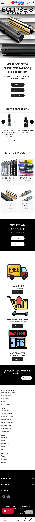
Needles (4, 459)
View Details (17, 292)
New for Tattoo (6, 395)
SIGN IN (17, 244)
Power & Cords (6, 425)
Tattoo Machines (7, 413)
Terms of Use (18, 512)
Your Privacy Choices (18, 514)
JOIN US (17, 238)
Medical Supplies (7, 422)
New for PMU (6, 398)
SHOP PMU (17, 95)
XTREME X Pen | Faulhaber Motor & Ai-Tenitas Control (9, 132)
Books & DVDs (6, 428)
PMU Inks (4, 438)
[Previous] (3, 31)
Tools (3, 456)
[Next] (32, 31)
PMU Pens (4, 441)
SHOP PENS (17, 84)
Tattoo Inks (5, 410)
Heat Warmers (6, 404)
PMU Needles (6, 444)
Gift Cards (4, 401)
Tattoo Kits (5, 431)
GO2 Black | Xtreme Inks (26, 130)
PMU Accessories (7, 447)
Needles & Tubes (7, 416)
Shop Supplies (6, 419)
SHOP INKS (17, 90)
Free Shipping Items (8, 392)
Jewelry (4, 462)
